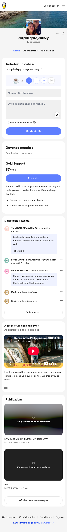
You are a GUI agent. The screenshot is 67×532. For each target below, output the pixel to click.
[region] (33, 98)
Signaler (60, 517)
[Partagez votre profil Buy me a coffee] (63, 33)
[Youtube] (5, 388)
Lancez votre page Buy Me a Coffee (32, 522)
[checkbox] (19, 122)
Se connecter (51, 5)
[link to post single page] (33, 424)
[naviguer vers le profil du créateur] (33, 27)
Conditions (46, 517)
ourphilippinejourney (33, 38)
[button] (63, 6)
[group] (33, 184)
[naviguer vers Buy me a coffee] (4, 6)
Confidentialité (27, 517)
